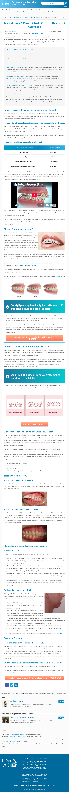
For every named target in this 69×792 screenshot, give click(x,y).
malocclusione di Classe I (28, 265)
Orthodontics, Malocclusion (16, 734)
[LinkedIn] (62, 701)
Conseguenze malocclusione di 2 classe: (17, 76)
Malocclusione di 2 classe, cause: (15, 67)
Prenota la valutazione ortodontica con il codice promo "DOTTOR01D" (34, 338)
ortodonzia (46, 37)
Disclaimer (28, 785)
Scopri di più (51, 12)
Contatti (21, 785)
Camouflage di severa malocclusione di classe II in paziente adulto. (32, 744)
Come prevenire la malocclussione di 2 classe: (19, 85)
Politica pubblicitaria (49, 785)
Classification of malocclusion (16, 736)
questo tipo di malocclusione (13, 484)
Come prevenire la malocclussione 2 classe (20, 59)
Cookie (15, 785)
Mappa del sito (37, 785)
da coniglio (59, 633)
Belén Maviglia (12, 31)
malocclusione (9, 37)
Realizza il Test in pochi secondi (34, 424)
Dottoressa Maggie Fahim (36, 33)
